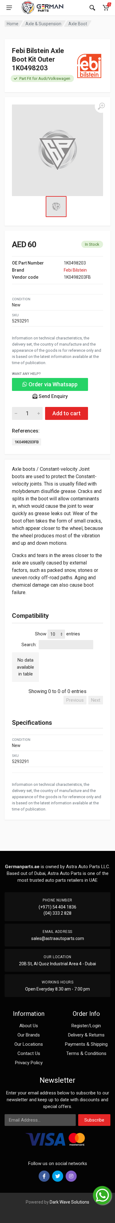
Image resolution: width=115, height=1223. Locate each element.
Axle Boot (77, 23)
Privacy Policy (29, 1062)
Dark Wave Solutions (69, 1202)
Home (12, 23)
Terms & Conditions (86, 1053)
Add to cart (66, 413)
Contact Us (28, 1053)
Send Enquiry (52, 396)
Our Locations (28, 1044)
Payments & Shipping (86, 1044)
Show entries (57, 634)
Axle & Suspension (43, 23)
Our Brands (28, 1035)
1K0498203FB (26, 442)
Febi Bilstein (75, 270)
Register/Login (86, 1025)
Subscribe (94, 1120)
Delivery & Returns (86, 1035)
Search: (28, 644)
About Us (28, 1025)
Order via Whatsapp (52, 384)
